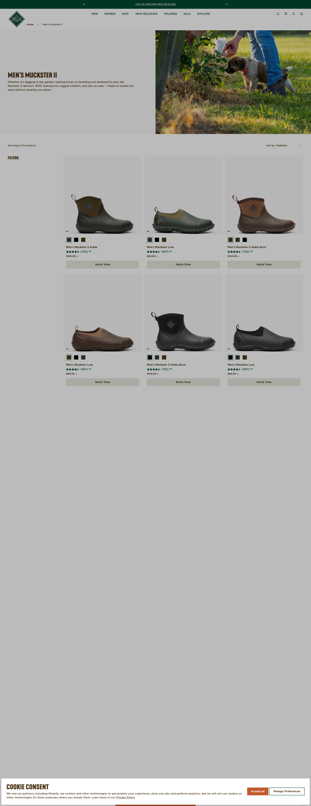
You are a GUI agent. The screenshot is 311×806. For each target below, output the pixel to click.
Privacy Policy (125, 797)
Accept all (258, 791)
